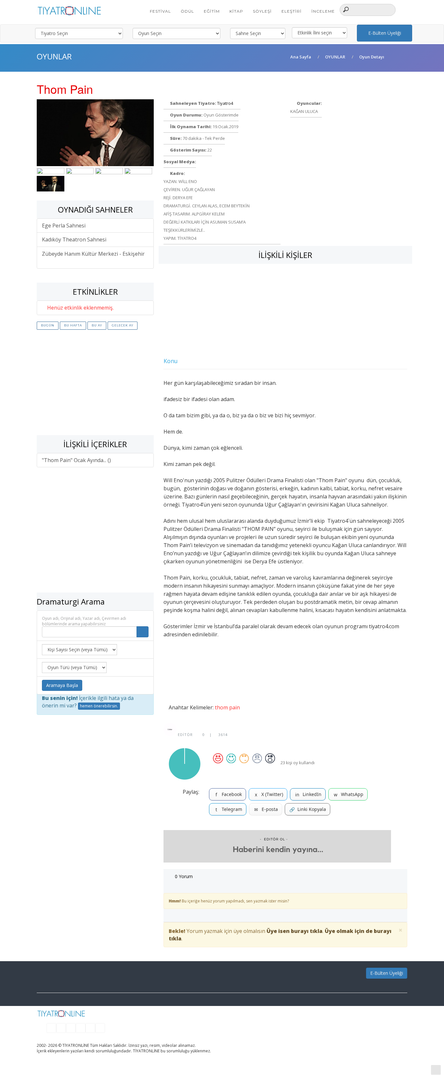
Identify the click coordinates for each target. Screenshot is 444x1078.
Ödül (187, 11)
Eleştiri (291, 11)
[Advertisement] (95, 383)
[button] (404, 9)
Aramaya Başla (62, 685)
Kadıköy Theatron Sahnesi (75, 239)
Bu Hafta (73, 325)
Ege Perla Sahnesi (64, 225)
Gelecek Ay (122, 325)
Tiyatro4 (225, 103)
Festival (160, 11)
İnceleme (323, 11)
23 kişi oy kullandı (298, 763)
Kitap (236, 11)
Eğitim (212, 11)
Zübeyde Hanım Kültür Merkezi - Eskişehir (93, 253)
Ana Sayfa (300, 57)
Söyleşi (262, 11)
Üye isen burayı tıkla (294, 931)
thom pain (227, 707)
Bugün (47, 325)
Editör (184, 734)
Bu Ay (97, 325)
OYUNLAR (335, 57)
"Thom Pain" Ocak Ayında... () (76, 460)
